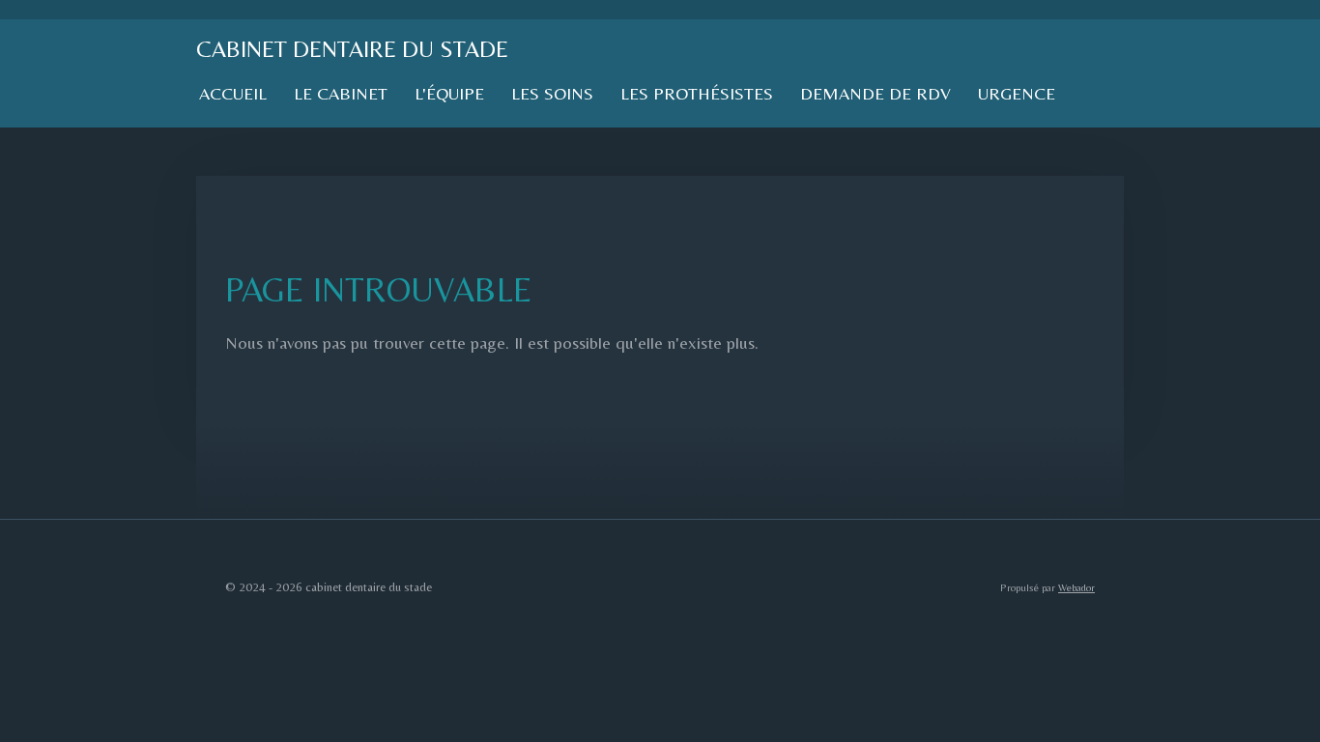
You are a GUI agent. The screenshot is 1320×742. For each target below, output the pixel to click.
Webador (1076, 587)
